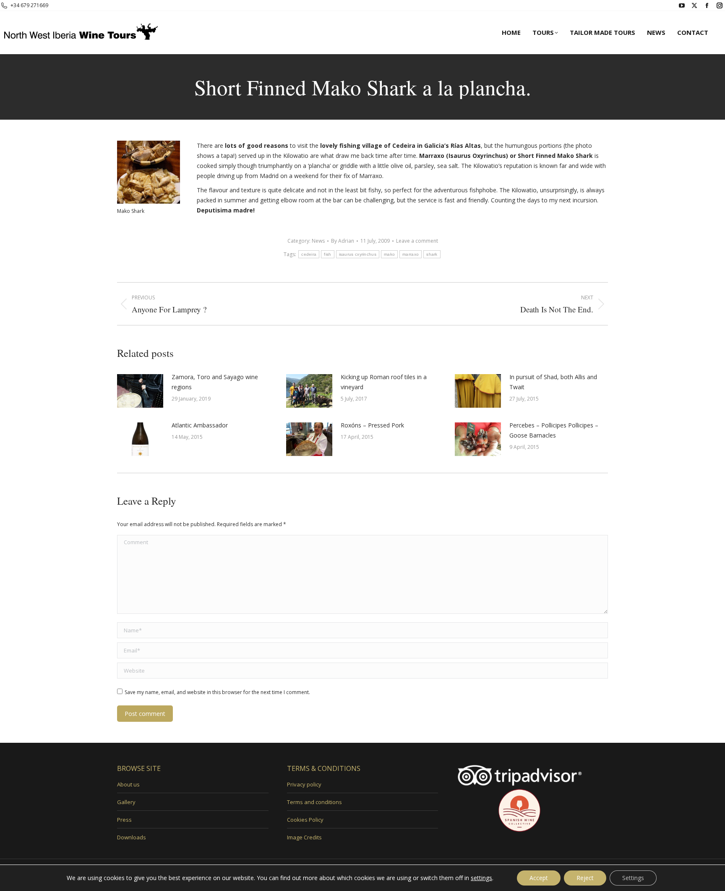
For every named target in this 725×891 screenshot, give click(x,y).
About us (128, 784)
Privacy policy (304, 784)
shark (432, 254)
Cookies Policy (305, 819)
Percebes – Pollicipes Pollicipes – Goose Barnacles (553, 430)
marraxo (410, 254)
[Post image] (140, 391)
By (342, 240)
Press (124, 819)
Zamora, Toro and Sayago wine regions (215, 382)
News (318, 240)
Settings (633, 878)
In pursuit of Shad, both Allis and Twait (553, 382)
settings (481, 878)
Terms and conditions (314, 802)
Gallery (126, 802)
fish (327, 254)
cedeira (308, 254)
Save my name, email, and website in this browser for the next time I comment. (217, 692)
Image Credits (304, 837)
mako (389, 254)
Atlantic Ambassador (200, 425)
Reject (585, 878)
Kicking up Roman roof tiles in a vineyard (384, 382)
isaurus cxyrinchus (357, 254)
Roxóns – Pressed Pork (372, 425)
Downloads (131, 837)
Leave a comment (417, 240)
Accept (538, 878)
